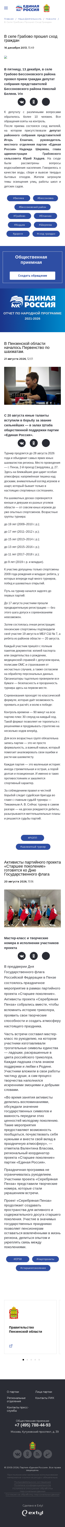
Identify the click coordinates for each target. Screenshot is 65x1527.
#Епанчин (45, 215)
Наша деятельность (30, 18)
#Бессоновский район (32, 207)
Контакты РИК (44, 1398)
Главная (9, 18)
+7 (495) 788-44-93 (33, 1425)
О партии (13, 1391)
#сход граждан (46, 233)
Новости (51, 18)
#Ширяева (45, 224)
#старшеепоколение (33, 1267)
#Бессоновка (46, 198)
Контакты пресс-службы (18, 1409)
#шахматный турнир (33, 846)
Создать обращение (32, 275)
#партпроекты (45, 1259)
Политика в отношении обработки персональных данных (32, 1490)
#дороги (18, 233)
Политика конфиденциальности (32, 1485)
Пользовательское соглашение (32, 1482)
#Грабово (19, 215)
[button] (23, 1359)
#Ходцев (19, 224)
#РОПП (32, 837)
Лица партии (43, 1391)
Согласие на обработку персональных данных (32, 1494)
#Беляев (18, 198)
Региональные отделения (16, 1399)
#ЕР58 (18, 1259)
